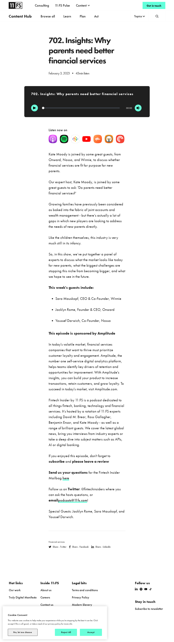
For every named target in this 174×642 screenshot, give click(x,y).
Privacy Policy (80, 597)
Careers (45, 597)
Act (96, 16)
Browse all (48, 16)
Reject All (66, 632)
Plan (83, 16)
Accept (91, 632)
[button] (83, 5)
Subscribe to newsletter (149, 609)
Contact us (46, 605)
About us (45, 590)
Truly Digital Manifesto (23, 597)
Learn (67, 16)
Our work (15, 590)
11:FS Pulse (62, 5)
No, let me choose (22, 632)
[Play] (34, 108)
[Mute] (138, 108)
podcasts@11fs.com (72, 500)
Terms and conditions (85, 590)
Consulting (42, 5)
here (66, 478)
